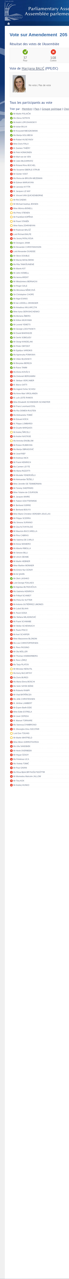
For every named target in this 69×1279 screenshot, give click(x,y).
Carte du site (9, 1)
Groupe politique (51, 109)
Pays (36, 109)
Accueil (8, 23)
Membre (27, 109)
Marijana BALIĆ (33, 68)
